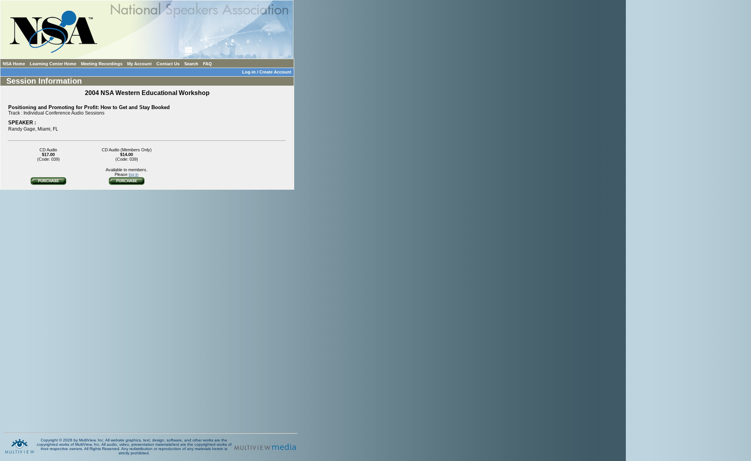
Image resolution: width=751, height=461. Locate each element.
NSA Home (14, 63)
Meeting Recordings (101, 63)
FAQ (207, 63)
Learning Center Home (53, 63)
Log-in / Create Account (268, 72)
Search (191, 63)
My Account (139, 63)
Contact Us (168, 63)
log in (133, 174)
